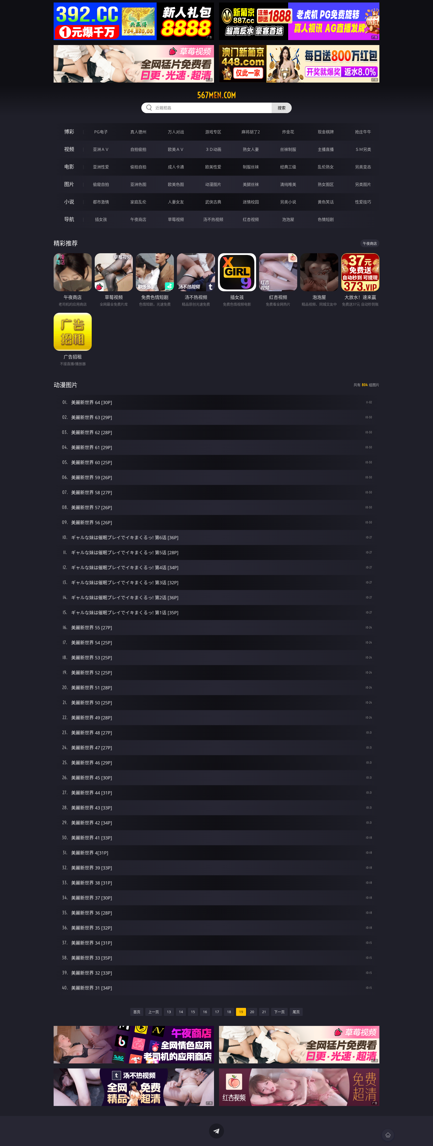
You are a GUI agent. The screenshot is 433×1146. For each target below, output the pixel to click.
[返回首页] (388, 1135)
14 (181, 1011)
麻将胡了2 (251, 132)
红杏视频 (251, 219)
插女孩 (101, 219)
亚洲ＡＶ (101, 149)
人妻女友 (176, 202)
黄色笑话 (326, 202)
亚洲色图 (138, 184)
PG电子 (101, 132)
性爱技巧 (363, 202)
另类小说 (288, 202)
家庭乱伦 (138, 202)
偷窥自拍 (101, 184)
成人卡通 (176, 167)
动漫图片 (213, 184)
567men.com (216, 95)
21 (264, 1011)
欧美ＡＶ (176, 149)
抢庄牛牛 (363, 132)
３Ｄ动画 (213, 149)
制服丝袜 (251, 167)
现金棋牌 (326, 132)
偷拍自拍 (138, 167)
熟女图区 (326, 184)
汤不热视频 (213, 219)
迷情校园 (251, 202)
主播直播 (326, 149)
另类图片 (363, 184)
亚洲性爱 (101, 167)
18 (229, 1011)
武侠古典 (213, 202)
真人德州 (138, 132)
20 (252, 1011)
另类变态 (363, 167)
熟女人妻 (251, 149)
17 (217, 1011)
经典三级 (288, 167)
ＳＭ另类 (363, 149)
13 (169, 1011)
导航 (69, 219)
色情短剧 (326, 219)
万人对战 (176, 132)
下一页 (279, 1011)
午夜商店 (138, 219)
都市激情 (101, 202)
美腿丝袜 (251, 184)
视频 (69, 149)
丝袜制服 (288, 149)
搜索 (282, 108)
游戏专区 (213, 132)
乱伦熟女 (326, 167)
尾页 (296, 1011)
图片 (69, 184)
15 (193, 1011)
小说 (69, 201)
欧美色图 (176, 184)
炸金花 (288, 132)
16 (205, 1011)
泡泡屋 (288, 219)
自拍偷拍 (138, 149)
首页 (136, 1011)
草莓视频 (176, 219)
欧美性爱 (213, 167)
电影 (69, 166)
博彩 (69, 131)
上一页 (153, 1011)
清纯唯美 (288, 184)
